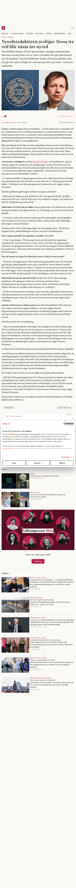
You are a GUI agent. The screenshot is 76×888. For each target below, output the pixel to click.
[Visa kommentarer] (5, 116)
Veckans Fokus (17, 33)
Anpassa (37, 463)
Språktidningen (40, 161)
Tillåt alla (62, 463)
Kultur (49, 33)
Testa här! (38, 561)
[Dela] (2, 116)
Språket (10, 37)
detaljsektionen (8, 448)
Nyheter (5, 33)
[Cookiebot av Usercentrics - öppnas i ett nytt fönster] (65, 423)
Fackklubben (59, 33)
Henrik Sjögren (11, 122)
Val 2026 (29, 33)
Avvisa (14, 463)
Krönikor (40, 33)
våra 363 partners (13, 434)
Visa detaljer (65, 457)
